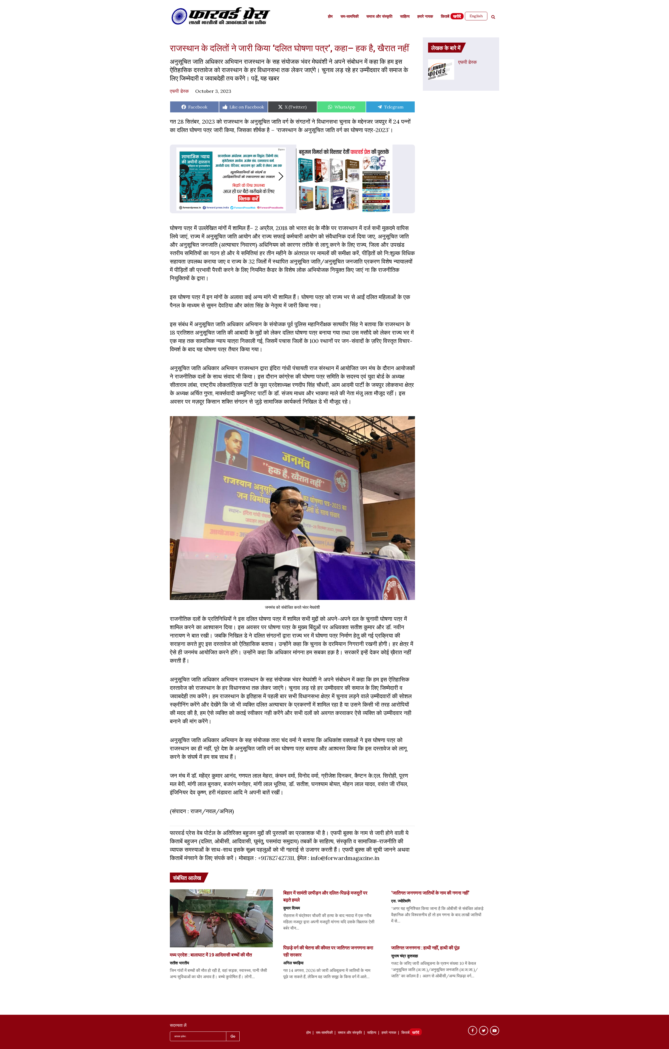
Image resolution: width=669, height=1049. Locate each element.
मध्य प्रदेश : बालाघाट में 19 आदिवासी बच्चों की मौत (211, 954)
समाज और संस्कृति (379, 17)
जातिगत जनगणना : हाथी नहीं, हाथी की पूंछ (425, 947)
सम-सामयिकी (350, 17)
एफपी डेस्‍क (179, 91)
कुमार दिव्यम (291, 907)
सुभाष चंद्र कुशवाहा (404, 955)
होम (330, 17)
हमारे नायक (425, 17)
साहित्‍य (405, 17)
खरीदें (457, 17)
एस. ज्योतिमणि (401, 900)
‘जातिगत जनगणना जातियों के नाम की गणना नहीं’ (430, 893)
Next (286, 176)
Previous (176, 176)
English (476, 16)
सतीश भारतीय (179, 962)
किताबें (445, 17)
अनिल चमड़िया (293, 962)
